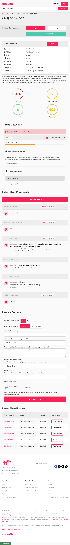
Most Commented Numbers (32, 491)
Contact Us (51, 487)
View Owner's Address (33, 52)
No (57, 28)
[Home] (7, 4)
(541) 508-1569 (8, 446)
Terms (42, 392)
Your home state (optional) (12, 359)
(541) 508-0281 (8, 427)
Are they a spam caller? (11, 321)
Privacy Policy (5, 491)
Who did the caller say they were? (14, 331)
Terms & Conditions (7, 529)
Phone (14, 14)
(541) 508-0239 (9, 434)
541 (19, 14)
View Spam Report (46, 34)
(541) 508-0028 (9, 440)
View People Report (11, 184)
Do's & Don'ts (51, 494)
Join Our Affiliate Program (9, 497)
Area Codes (28, 484)
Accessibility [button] (5, 534)
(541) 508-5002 (9, 421)
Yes (35, 28)
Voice (25, 326)
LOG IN (64, 4)
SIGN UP (56, 4)
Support (50, 484)
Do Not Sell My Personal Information (58, 497)
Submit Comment (35, 399)
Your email (7, 370)
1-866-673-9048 (10, 467)
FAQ (49, 491)
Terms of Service (6, 487)
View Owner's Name (32, 49)
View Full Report (52, 44)
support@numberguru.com (12, 470)
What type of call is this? (12, 326)
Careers (4, 494)
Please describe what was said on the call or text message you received (26, 347)
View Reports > (57, 421)
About (4, 484)
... (66, 207)
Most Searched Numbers (31, 487)
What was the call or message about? (16, 339)
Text (36, 326)
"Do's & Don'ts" (57, 519)
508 (24, 14)
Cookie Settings (5, 543)
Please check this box (11, 381)
